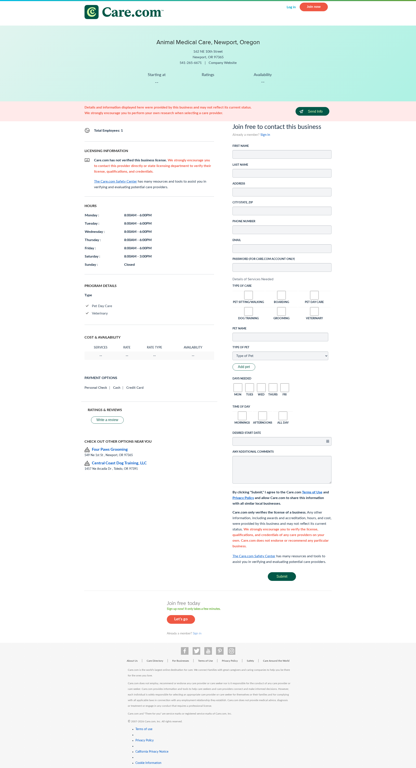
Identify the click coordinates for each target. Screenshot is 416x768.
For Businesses (180, 660)
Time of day (241, 406)
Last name (240, 165)
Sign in (265, 134)
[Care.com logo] (125, 12)
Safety (250, 660)
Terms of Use (312, 492)
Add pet (244, 367)
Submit (281, 576)
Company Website (223, 63)
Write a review (107, 420)
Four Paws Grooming (110, 450)
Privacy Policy (243, 498)
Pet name (239, 328)
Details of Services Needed (252, 279)
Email (236, 240)
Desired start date (246, 433)
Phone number (243, 221)
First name (240, 146)
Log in (291, 7)
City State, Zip (242, 202)
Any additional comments (253, 451)
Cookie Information (148, 763)
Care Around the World (276, 660)
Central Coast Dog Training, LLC (119, 463)
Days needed (241, 378)
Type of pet (240, 347)
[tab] (282, 279)
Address (238, 183)
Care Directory (155, 660)
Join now (314, 6)
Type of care (242, 286)
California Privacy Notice (151, 751)
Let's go (181, 619)
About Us (132, 660)
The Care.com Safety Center (253, 556)
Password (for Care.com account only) (263, 259)
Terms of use (143, 729)
